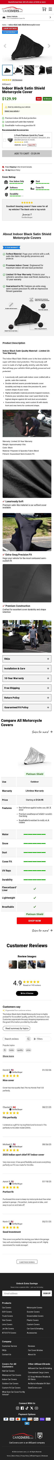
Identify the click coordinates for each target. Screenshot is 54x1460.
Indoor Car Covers (9, 1379)
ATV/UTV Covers (9, 1333)
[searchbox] (14, 1039)
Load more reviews (27, 1262)
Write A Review (27, 993)
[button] (27, 45)
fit (5, 1050)
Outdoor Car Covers (10, 1383)
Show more (8, 1056)
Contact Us (6, 1354)
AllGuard (32, 1442)
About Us (32, 1354)
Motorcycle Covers (34, 1308)
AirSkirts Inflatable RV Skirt (39, 1383)
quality (20, 1050)
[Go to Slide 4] (40, 70)
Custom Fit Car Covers (11, 1388)
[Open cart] (44, 9)
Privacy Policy (25, 1456)
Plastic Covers (33, 1320)
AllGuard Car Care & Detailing (40, 1368)
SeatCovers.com (35, 1388)
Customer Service (9, 1346)
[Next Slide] (49, 45)
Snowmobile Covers (35, 1316)
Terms (9, 1456)
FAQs (4, 1350)
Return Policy (16, 1456)
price (28, 1050)
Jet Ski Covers (8, 1329)
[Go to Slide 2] (18, 70)
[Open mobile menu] (50, 9)
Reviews (31, 1346)
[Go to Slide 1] (7, 70)
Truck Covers (7, 1316)
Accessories (32, 1333)
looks (11, 1050)
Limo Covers (7, 1324)
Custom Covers (33, 1324)
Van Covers (7, 1320)
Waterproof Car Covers (11, 1375)
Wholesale (45, 1456)
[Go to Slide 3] (29, 70)
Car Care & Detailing (35, 1329)
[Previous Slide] (5, 45)
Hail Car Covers (8, 1371)
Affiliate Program (35, 1456)
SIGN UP (47, 1293)
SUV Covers (7, 1312)
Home (4, 25)
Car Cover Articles (35, 1350)
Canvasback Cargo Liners (38, 1372)
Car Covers (6, 1308)
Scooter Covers (33, 1312)
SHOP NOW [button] (34, 920)
